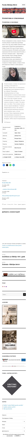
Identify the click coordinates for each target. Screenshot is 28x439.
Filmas (15, 204)
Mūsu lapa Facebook (7, 408)
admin (5, 204)
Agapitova (23, 204)
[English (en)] (4, 286)
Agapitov (19, 204)
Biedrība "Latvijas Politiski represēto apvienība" (13, 405)
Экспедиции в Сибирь (7, 418)
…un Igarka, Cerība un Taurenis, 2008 (9, 189)
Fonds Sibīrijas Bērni (9, 5)
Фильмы (4, 421)
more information (10, 435)
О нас (3, 428)
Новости (4, 415)
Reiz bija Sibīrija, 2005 (6, 182)
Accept (17, 435)
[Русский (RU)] (6, 286)
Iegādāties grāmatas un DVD (9, 407)
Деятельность (5, 431)
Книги (3, 424)
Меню (23, 4)
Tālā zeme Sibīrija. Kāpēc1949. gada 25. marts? (11, 195)
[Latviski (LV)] (2, 286)
